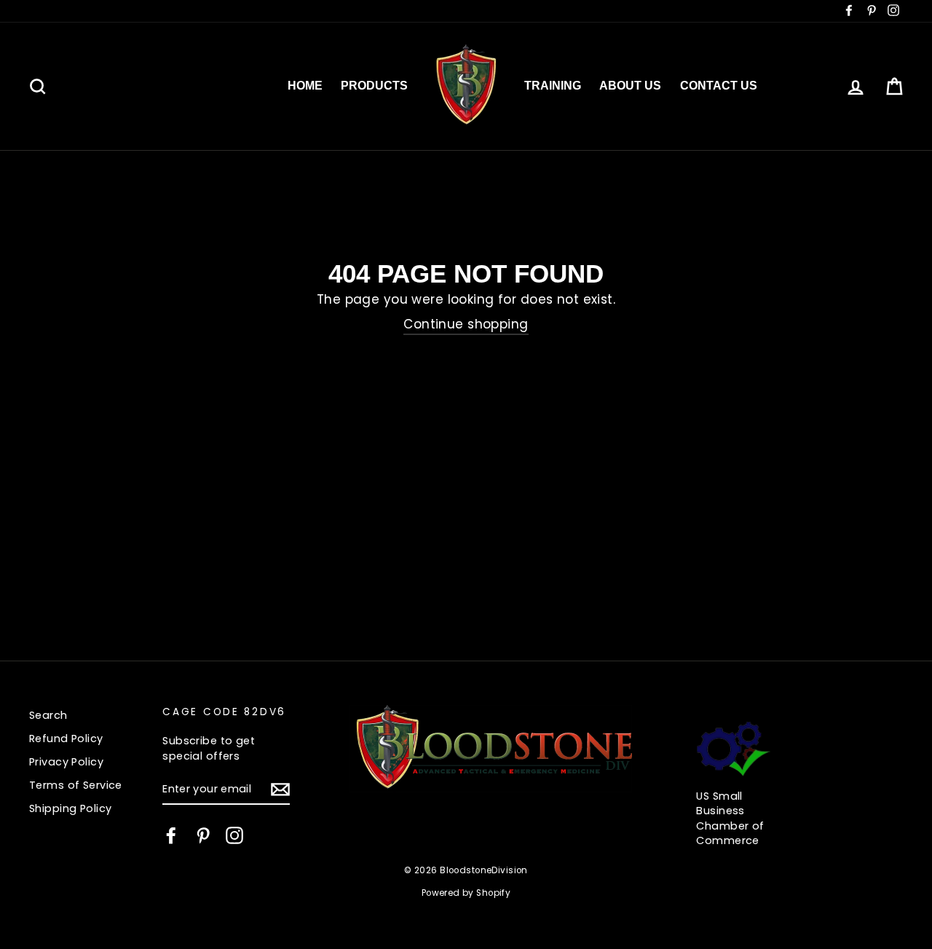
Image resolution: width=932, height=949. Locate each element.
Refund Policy (66, 738)
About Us (630, 85)
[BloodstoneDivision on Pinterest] (203, 835)
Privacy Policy (66, 762)
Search (48, 715)
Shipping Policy (70, 808)
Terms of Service (75, 785)
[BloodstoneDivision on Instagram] (234, 835)
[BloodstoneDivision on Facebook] (171, 835)
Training (552, 85)
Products (374, 85)
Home (305, 85)
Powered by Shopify (466, 893)
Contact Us (718, 85)
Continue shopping (465, 324)
